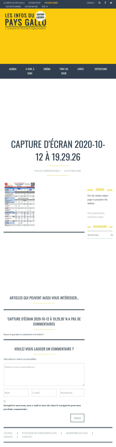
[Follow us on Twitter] (110, 3)
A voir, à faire (30, 71)
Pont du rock (64, 71)
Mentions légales (77, 433)
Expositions (101, 69)
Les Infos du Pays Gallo (14, 2)
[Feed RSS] (100, 3)
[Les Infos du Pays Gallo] (25, 20)
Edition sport (35, 2)
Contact (91, 2)
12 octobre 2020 (72, 170)
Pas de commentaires (47, 170)
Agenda (12, 69)
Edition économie (13, 6)
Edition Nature (31, 6)
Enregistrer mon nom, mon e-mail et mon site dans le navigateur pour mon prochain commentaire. (42, 407)
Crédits (8, 436)
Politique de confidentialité (39, 433)
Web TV (45, 6)
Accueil (8, 433)
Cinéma (47, 69)
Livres (80, 69)
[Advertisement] (81, 36)
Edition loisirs (51, 2)
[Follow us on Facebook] (105, 3)
